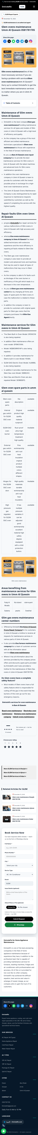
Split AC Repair (6, 1071)
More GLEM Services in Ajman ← (15, 772)
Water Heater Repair (8, 1048)
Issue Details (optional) (12, 888)
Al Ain (21, 1087)
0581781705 (6, 1102)
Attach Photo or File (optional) (14, 903)
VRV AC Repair (6, 1060)
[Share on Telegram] (22, 41)
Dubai (4, 1083)
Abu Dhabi (23, 1083)
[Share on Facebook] (5, 41)
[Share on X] (9, 41)
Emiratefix (7, 6)
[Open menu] (34, 7)
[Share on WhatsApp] (13, 41)
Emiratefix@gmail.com (9, 1106)
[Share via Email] (26, 41)
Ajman (4, 1090)
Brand (6, 879)
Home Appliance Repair (9, 1041)
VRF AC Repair (6, 1064)
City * (6, 861)
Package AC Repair (8, 1068)
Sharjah (4, 1087)
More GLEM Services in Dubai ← (15, 776)
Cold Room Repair (7, 1045)
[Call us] (4, 1125)
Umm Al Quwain (25, 1090)
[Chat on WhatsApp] (3, 1131)
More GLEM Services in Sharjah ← (15, 769)
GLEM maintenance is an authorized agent (17, 22)
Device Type (9, 870)
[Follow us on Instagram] (30, 41)
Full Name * (8, 844)
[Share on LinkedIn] (17, 41)
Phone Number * (10, 852)
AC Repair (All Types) (8, 1037)
